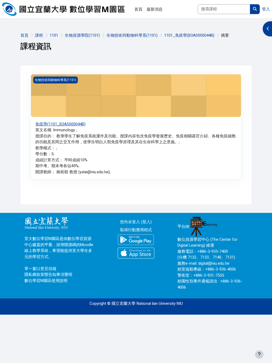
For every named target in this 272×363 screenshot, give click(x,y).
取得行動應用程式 (136, 229)
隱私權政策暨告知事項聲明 (48, 274)
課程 (39, 35)
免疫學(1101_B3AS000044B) (60, 124)
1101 (54, 35)
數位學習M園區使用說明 (45, 280)
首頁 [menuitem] (138, 9)
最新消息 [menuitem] (155, 9)
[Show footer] (259, 354)
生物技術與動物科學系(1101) (132, 35)
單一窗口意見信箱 (40, 268)
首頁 (24, 35)
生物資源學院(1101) (82, 35)
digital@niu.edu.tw (213, 263)
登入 (266, 9)
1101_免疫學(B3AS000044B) (189, 35)
